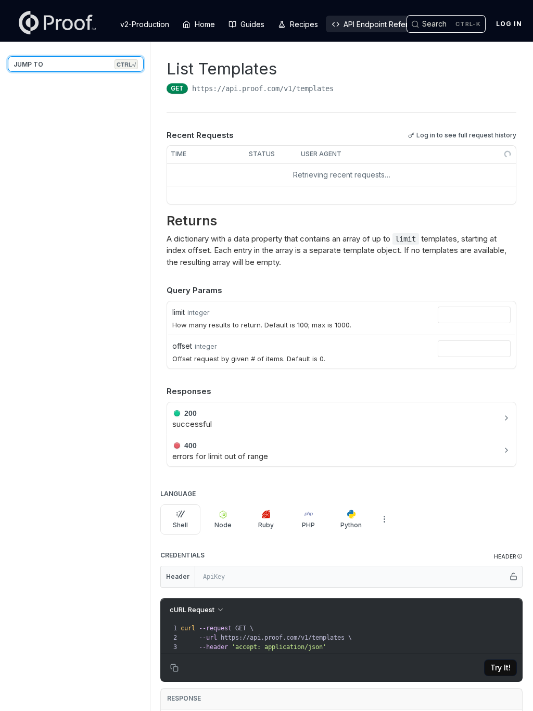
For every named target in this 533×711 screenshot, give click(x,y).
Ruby (266, 525)
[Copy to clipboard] (344, 89)
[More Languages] (384, 519)
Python (351, 525)
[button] (508, 557)
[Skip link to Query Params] (159, 291)
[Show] (513, 576)
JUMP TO (75, 64)
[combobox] (474, 315)
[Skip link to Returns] (162, 221)
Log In (509, 24)
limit (178, 312)
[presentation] (350, 638)
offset (182, 345)
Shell (180, 525)
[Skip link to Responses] (159, 391)
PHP (308, 525)
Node (223, 525)
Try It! (500, 667)
